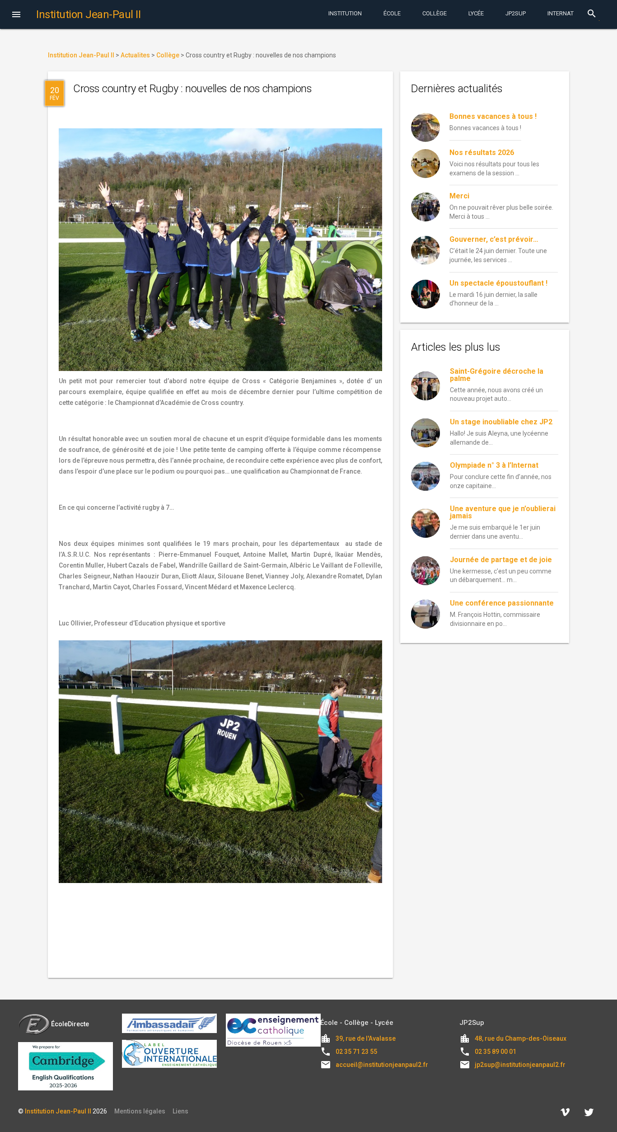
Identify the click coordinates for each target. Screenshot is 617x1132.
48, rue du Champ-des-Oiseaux (520, 1038)
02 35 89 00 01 (495, 1051)
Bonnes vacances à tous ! (493, 116)
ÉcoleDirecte (70, 1024)
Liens (180, 1111)
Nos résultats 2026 (481, 152)
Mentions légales (139, 1111)
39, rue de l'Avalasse (366, 1038)
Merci (459, 196)
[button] (16, 15)
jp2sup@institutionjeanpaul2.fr (520, 1064)
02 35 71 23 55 (356, 1051)
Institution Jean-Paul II (58, 1111)
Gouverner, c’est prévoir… (493, 239)
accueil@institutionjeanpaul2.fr (382, 1064)
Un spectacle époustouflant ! (498, 283)
